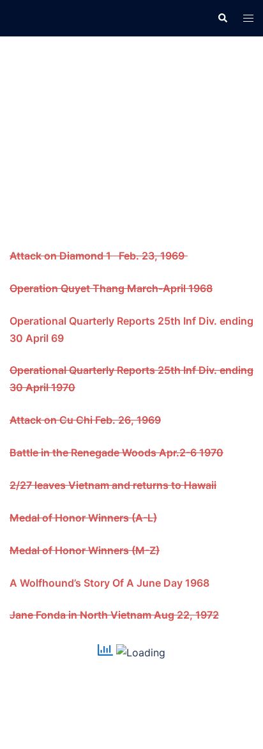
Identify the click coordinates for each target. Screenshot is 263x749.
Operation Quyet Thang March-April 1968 (111, 288)
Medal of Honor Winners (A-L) (83, 517)
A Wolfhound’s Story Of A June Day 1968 (111, 582)
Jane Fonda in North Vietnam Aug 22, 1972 (114, 614)
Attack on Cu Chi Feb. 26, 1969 (85, 419)
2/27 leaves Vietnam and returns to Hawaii (113, 485)
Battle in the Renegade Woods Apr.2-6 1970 (116, 452)
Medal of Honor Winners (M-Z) (85, 550)
